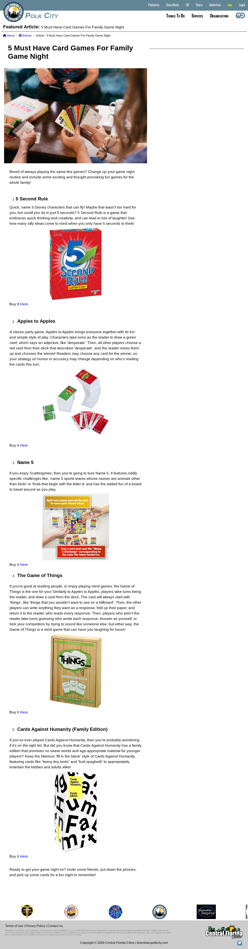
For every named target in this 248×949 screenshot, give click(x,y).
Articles (27, 35)
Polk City (41, 15)
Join (229, 5)
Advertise (215, 5)
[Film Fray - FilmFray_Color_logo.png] (19, 912)
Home (10, 35)
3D (187, 5)
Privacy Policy (35, 926)
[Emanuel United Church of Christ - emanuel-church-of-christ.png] (107, 912)
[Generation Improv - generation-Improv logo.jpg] (198, 912)
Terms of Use (14, 926)
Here (24, 304)
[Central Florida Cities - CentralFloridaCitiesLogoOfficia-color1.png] (151, 912)
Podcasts (153, 5)
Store (199, 5)
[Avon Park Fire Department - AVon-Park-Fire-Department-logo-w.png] (63, 912)
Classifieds (172, 5)
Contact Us (55, 926)
